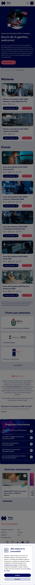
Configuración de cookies (10, 565)
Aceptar (17, 575)
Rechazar (17, 579)
